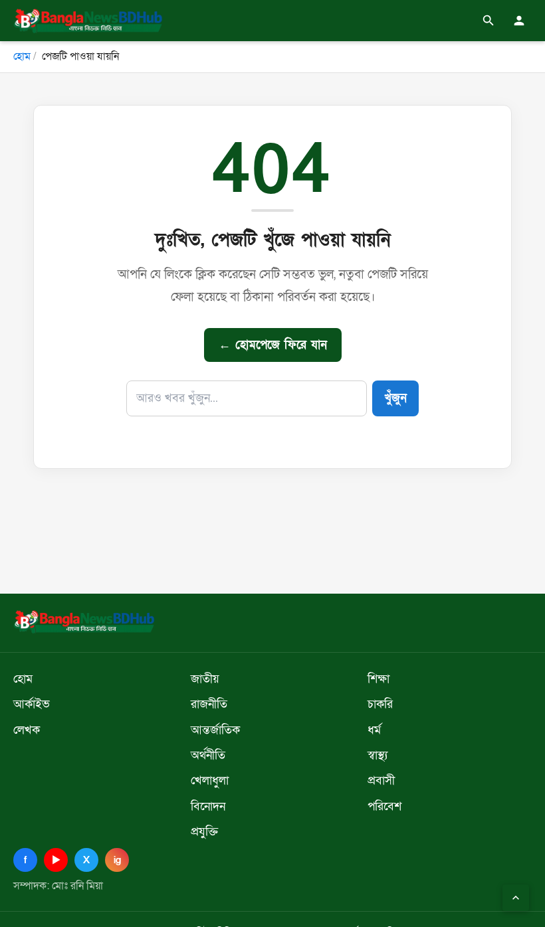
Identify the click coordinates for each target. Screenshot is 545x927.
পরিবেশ (384, 806)
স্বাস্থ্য (377, 755)
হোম (22, 56)
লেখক (26, 730)
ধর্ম (374, 730)
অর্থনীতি (208, 755)
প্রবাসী (381, 780)
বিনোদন (208, 806)
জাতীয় (205, 679)
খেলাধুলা (210, 780)
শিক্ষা (378, 679)
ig (117, 860)
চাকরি (380, 704)
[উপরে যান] (515, 898)
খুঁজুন (395, 398)
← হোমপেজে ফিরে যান (273, 345)
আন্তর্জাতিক (215, 730)
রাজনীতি (209, 704)
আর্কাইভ (31, 704)
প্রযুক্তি (204, 831)
